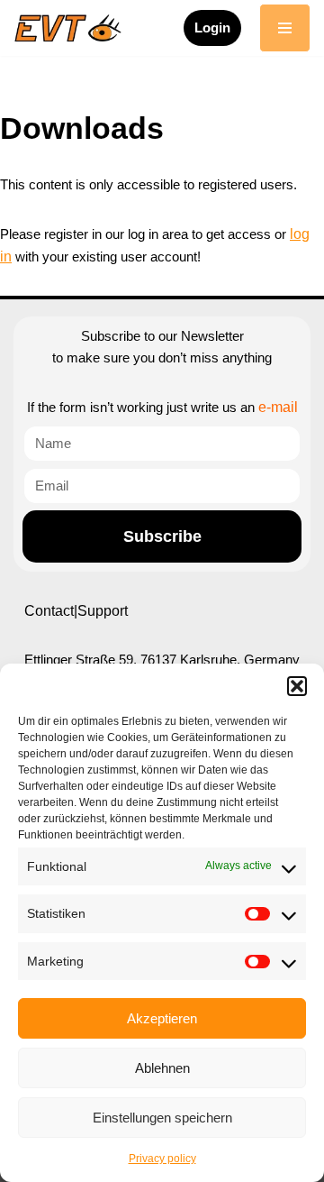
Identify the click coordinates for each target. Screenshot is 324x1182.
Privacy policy (162, 1158)
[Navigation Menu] (284, 28)
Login (212, 27)
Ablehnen (162, 1068)
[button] (297, 686)
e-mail (278, 407)
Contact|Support (76, 610)
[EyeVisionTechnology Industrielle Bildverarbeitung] (72, 27)
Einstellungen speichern (162, 1117)
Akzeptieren (162, 1018)
